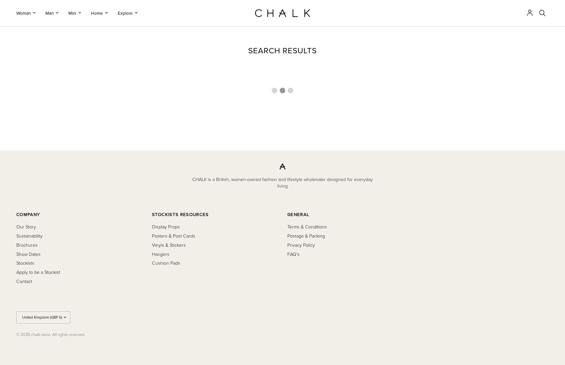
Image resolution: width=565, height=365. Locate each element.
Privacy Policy (301, 245)
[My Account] (530, 13)
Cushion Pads (166, 263)
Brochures (27, 245)
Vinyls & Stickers (169, 245)
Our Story (26, 227)
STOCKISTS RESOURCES (180, 214)
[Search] (542, 13)
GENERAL (298, 214)
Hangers (160, 254)
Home (97, 13)
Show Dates (28, 254)
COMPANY (28, 214)
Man (49, 13)
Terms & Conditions (307, 227)
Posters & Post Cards (173, 236)
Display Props (166, 227)
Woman (23, 13)
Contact (24, 281)
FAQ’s (293, 254)
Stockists (25, 263)
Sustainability (29, 236)
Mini (72, 13)
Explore (125, 13)
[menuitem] (28, 13)
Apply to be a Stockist (38, 272)
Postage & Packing (306, 236)
